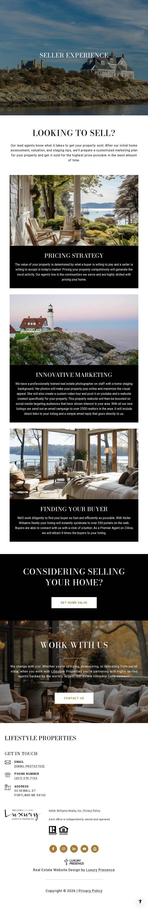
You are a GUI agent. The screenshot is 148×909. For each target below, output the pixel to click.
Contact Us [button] (74, 698)
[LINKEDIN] (74, 849)
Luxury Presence (100, 870)
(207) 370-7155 (25, 778)
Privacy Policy (91, 891)
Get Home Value (74, 602)
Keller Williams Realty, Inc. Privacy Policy (74, 810)
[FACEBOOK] (53, 849)
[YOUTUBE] (84, 849)
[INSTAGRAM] (63, 849)
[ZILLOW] (95, 849)
